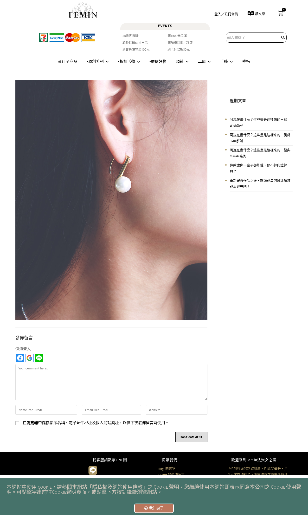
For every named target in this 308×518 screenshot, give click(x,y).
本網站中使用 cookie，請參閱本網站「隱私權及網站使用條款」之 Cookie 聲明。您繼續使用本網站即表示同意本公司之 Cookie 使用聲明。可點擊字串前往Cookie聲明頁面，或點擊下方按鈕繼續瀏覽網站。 (153, 490)
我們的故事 (171, 475)
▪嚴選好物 (157, 61)
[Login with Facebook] (20, 358)
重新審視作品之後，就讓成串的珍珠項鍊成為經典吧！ (260, 183)
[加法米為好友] (92, 469)
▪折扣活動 (126, 61)
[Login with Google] (29, 358)
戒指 (246, 61)
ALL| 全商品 (67, 61)
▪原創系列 (95, 61)
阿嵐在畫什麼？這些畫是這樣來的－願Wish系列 (258, 122)
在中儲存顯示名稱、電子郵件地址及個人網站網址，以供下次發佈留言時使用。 (96, 423)
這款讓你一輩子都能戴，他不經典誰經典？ (258, 168)
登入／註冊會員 (226, 14)
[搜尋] (283, 37)
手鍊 (224, 61)
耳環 (202, 61)
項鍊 (180, 61)
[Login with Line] (39, 358)
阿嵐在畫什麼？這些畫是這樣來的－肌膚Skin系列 (260, 138)
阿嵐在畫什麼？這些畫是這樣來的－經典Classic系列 (260, 153)
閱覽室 (166, 469)
